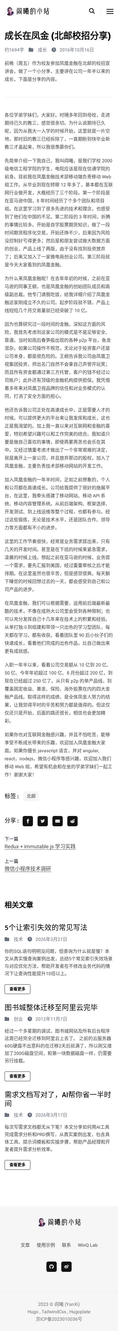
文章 (25, 1245)
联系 (66, 1245)
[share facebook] (28, 821)
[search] (95, 11)
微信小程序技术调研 (28, 869)
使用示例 (46, 1245)
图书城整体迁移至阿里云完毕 (51, 1007)
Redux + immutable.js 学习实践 (40, 847)
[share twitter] (43, 821)
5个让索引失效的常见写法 (46, 927)
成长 (42, 50)
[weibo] (66, 1267)
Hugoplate (80, 1311)
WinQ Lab (88, 1245)
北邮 (31, 796)
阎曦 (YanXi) (67, 1304)
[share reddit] (72, 821)
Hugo (32, 1311)
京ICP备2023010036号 (59, 1319)
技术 (18, 939)
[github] (51, 1267)
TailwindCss (54, 1311)
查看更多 (17, 989)
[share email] (57, 821)
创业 (18, 1019)
